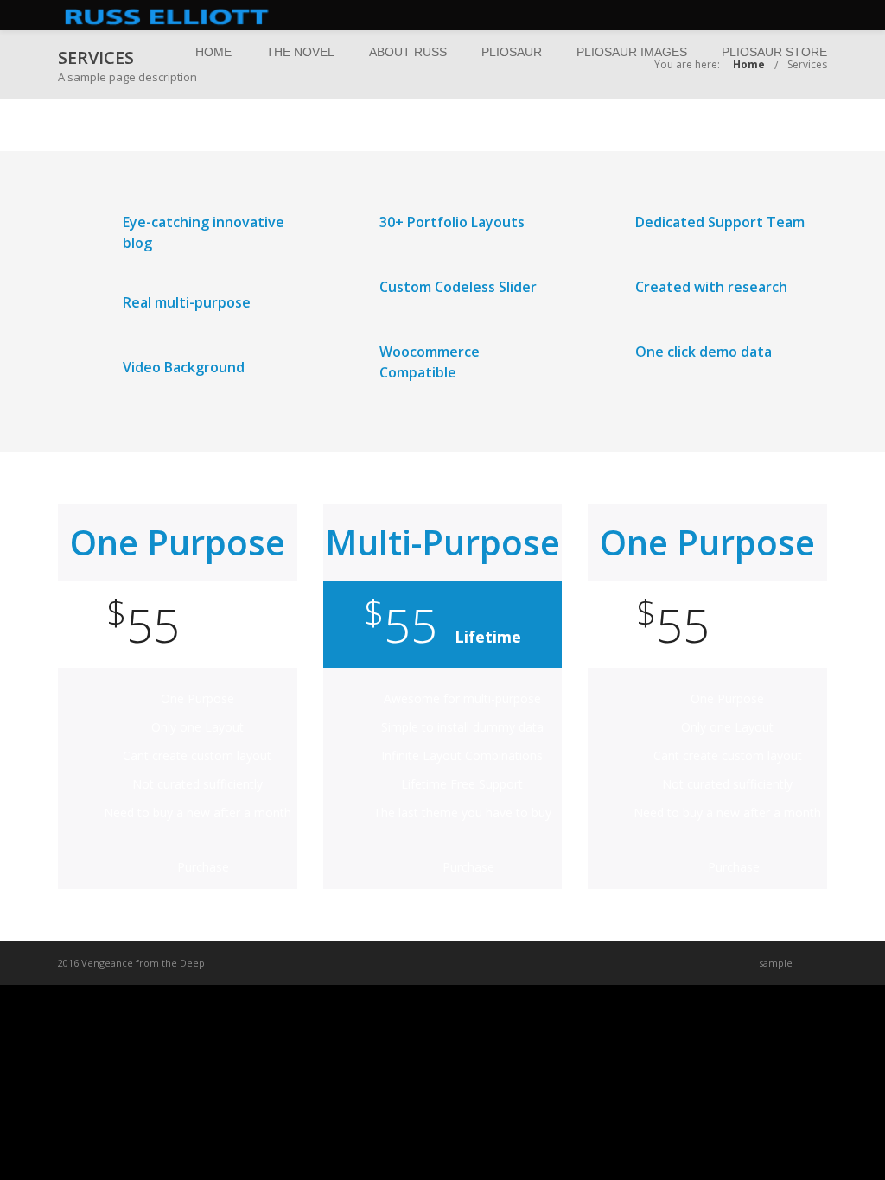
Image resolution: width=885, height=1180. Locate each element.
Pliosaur (511, 52)
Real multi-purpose (187, 302)
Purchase (203, 867)
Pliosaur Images (631, 52)
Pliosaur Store (774, 52)
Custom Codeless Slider (458, 286)
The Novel (300, 52)
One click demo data (703, 351)
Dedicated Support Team (720, 222)
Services (807, 64)
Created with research (711, 286)
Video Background (184, 367)
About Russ (408, 52)
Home (213, 52)
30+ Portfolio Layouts (452, 222)
